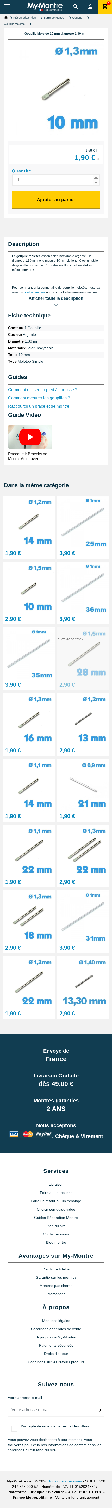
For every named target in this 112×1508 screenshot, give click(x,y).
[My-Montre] (45, 6)
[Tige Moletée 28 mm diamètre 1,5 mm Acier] (83, 653)
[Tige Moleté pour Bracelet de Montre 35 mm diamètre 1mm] (29, 653)
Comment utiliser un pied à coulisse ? (42, 390)
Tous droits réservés (65, 1481)
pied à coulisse (34, 292)
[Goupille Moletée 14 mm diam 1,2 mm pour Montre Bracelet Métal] (29, 521)
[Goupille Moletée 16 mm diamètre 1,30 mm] (29, 718)
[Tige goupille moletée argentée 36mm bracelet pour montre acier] (83, 587)
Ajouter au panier (56, 199)
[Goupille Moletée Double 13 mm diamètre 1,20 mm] (83, 718)
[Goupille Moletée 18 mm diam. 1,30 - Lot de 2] (29, 916)
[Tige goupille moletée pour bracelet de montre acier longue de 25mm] (83, 521)
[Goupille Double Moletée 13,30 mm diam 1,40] (83, 981)
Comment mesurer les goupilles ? (39, 398)
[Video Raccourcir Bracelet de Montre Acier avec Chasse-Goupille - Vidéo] (30, 437)
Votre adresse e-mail (25, 1398)
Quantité (22, 171)
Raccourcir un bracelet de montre (38, 406)
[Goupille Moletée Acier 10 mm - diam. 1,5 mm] (29, 587)
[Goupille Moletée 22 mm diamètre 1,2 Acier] (29, 981)
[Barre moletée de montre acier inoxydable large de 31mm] (83, 916)
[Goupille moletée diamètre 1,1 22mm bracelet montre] (29, 850)
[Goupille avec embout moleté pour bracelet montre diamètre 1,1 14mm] (29, 784)
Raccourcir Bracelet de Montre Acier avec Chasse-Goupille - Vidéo (28, 458)
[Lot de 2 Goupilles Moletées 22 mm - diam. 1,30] (83, 850)
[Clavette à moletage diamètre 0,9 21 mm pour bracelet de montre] (83, 784)
